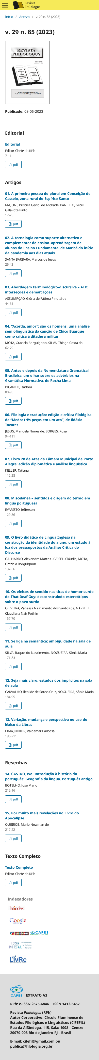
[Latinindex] (16, 909)
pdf (15, 164)
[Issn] (20, 947)
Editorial (12, 144)
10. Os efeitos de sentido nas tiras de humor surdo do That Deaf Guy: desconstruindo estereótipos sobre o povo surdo (49, 596)
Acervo (24, 16)
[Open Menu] (5, 5)
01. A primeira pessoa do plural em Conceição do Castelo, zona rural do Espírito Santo (48, 196)
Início (9, 16)
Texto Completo (19, 867)
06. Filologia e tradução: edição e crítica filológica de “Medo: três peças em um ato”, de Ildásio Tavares (48, 419)
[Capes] (29, 934)
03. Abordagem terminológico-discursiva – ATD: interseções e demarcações (46, 289)
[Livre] (18, 962)
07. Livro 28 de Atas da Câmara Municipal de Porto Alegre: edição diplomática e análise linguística (49, 461)
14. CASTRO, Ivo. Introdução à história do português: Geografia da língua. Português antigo (49, 776)
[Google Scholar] (18, 923)
